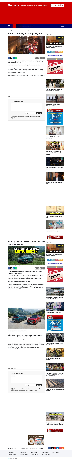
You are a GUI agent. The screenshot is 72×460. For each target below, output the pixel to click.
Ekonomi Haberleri (45, 452)
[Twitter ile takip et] (52, 448)
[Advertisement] (36, 16)
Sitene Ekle (41, 448)
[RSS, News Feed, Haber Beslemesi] (63, 448)
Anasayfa (10, 30)
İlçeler (40, 5)
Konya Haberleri (12, 452)
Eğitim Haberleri (56, 452)
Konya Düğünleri (23, 452)
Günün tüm (60, 26)
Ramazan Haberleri (12, 454)
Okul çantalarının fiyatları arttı (26, 26)
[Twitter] (11, 58)
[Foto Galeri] (63, 1)
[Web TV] (61, 1)
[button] (38, 58)
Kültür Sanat (16, 30)
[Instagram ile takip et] (60, 448)
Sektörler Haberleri (34, 454)
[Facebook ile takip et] (49, 448)
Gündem (35, 5)
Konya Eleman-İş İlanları (46, 454)
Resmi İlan (23, 5)
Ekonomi (45, 5)
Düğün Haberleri (34, 452)
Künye (27, 448)
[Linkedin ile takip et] (57, 448)
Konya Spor (30, 5)
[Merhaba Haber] (13, 5)
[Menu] (52, 5)
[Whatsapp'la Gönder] (16, 58)
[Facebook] (9, 58)
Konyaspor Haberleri (24, 454)
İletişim (31, 448)
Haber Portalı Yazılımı (13, 458)
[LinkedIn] (14, 58)
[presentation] (11, 26)
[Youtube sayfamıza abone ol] (55, 448)
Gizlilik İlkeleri (35, 448)
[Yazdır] (36, 58)
